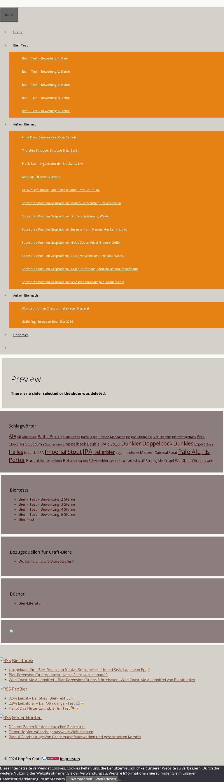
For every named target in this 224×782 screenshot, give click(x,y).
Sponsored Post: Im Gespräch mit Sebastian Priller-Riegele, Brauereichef (73, 282)
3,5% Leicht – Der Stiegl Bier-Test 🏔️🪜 (42, 698)
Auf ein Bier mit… (25, 124)
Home (18, 32)
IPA (88, 451)
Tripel (169, 460)
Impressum (70, 758)
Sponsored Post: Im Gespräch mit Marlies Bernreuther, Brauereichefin (71, 203)
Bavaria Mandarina (111, 437)
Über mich (20, 335)
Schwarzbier (98, 460)
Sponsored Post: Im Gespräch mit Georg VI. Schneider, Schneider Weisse (73, 256)
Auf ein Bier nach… (26, 295)
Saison (83, 461)
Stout (139, 460)
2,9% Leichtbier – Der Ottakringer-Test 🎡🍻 (47, 703)
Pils (205, 451)
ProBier (20, 689)
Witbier (198, 460)
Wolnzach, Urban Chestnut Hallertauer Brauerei (55, 308)
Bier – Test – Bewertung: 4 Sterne (46, 98)
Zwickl (209, 461)
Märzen (147, 452)
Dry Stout (113, 444)
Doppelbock (74, 444)
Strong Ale (154, 460)
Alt (19, 436)
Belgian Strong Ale (139, 437)
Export (199, 444)
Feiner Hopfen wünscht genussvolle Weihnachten (51, 731)
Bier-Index (22, 660)
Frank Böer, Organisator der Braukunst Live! (53, 163)
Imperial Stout (63, 452)
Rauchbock (54, 461)
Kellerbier (104, 452)
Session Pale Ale (121, 461)
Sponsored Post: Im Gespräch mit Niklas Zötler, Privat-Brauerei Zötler (71, 242)
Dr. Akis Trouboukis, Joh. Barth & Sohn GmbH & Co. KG (61, 190)
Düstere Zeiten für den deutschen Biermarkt (47, 726)
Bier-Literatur (162, 437)
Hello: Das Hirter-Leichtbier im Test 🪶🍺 (44, 708)
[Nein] (119, 780)
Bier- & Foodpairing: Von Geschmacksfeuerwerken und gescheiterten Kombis (75, 736)
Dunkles (183, 443)
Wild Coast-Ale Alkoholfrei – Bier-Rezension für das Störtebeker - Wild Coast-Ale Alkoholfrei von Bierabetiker (102, 679)
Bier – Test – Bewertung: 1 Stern (45, 58)
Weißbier (183, 460)
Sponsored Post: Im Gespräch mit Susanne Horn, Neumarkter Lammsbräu (74, 229)
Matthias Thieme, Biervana (41, 177)
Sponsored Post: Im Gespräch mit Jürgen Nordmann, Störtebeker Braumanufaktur (80, 269)
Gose (209, 444)
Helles (16, 451)
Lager (120, 452)
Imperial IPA (34, 452)
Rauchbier (36, 460)
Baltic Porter (50, 436)
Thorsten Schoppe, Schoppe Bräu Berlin (50, 150)
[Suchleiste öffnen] (13, 348)
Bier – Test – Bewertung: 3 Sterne (46, 84)
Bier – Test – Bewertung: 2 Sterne (46, 71)
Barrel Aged (89, 437)
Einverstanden (79, 778)
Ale (12, 436)
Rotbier (70, 460)
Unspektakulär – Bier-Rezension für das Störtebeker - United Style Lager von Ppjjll (79, 669)
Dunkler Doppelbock (146, 443)
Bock (201, 436)
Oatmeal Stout (165, 452)
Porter (17, 460)
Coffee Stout (43, 444)
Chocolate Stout (21, 444)
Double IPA (96, 444)
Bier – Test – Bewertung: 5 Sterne (46, 111)
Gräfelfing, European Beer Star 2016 (47, 321)
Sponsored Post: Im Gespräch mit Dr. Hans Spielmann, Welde (65, 216)
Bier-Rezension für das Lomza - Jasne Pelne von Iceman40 (58, 674)
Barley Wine (71, 437)
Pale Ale (189, 451)
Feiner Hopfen (27, 717)
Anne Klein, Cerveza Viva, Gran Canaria (49, 137)
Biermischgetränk (184, 437)
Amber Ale (29, 437)
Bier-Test (20, 45)
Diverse (57, 444)
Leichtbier (132, 453)
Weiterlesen (106, 778)
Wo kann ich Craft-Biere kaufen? (46, 561)
